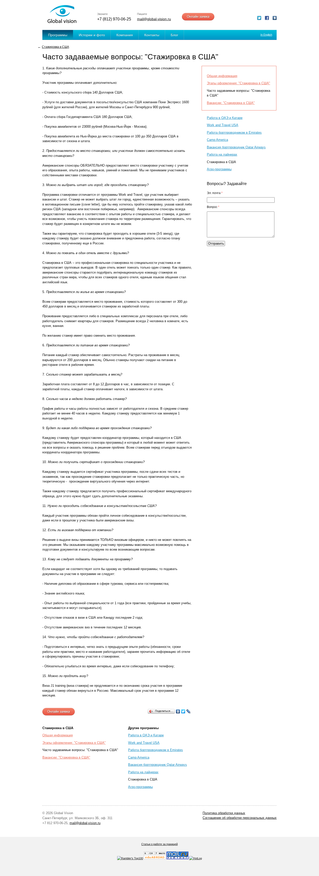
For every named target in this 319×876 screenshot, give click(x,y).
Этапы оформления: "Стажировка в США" (74, 743)
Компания (124, 35)
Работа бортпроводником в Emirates (155, 750)
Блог (174, 35)
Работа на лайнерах (143, 772)
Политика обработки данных (224, 813)
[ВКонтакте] (178, 711)
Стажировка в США (55, 46)
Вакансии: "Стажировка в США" (66, 757)
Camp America (138, 757)
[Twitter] (183, 711)
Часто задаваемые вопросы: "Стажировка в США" (80, 750)
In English (266, 34)
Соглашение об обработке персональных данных (240, 818)
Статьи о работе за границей (159, 844)
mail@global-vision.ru (154, 19)
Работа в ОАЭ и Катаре (146, 735)
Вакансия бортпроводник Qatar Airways (157, 765)
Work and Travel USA (144, 743)
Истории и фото (92, 35)
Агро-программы (140, 787)
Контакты (151, 35)
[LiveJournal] (188, 711)
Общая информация (57, 735)
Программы (57, 35)
